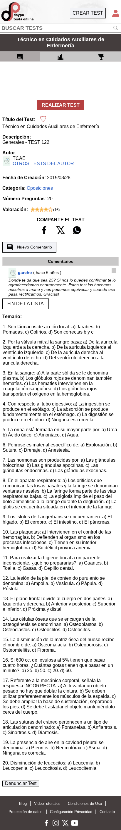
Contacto (107, 812)
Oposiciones (40, 188)
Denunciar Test (20, 783)
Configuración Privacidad (71, 812)
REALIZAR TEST (61, 105)
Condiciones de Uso (85, 803)
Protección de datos (26, 812)
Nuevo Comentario (34, 247)
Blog (23, 803)
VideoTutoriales (47, 803)
